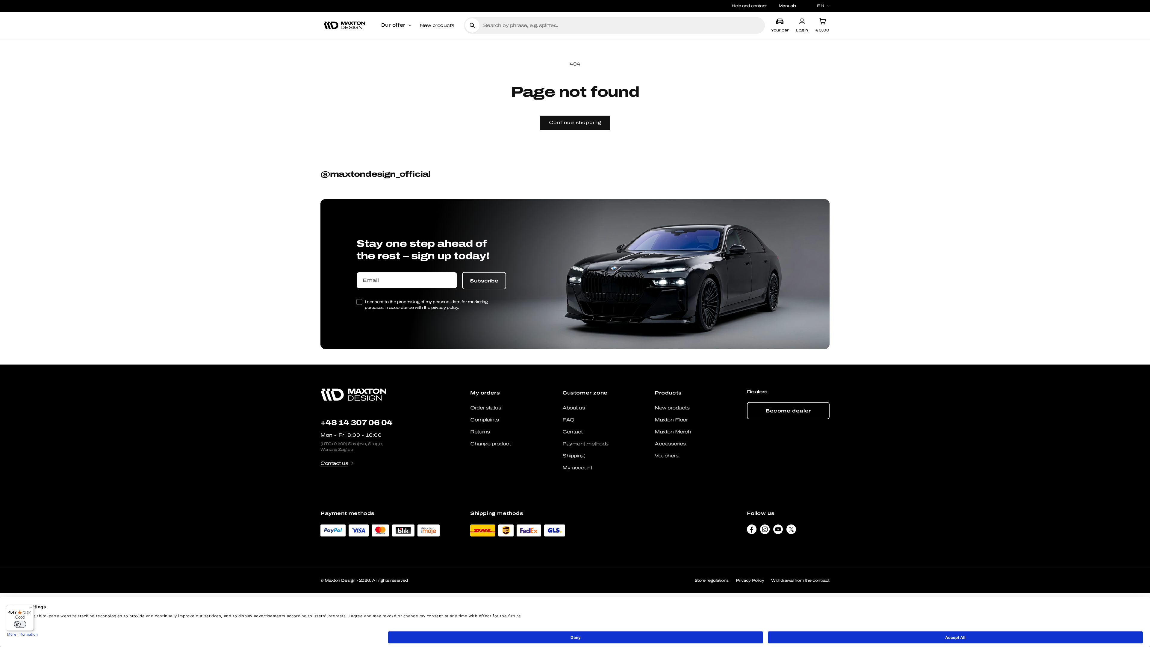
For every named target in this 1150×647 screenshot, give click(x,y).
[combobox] (621, 25)
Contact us (334, 463)
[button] (396, 25)
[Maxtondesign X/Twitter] (791, 530)
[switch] (20, 624)
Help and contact (749, 6)
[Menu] (30, 608)
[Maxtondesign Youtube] (778, 530)
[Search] (472, 25)
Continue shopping (575, 122)
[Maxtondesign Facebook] (751, 530)
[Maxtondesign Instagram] (765, 530)
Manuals (787, 6)
